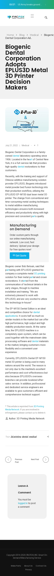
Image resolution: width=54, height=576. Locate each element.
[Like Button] (34, 145)
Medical (34, 35)
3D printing (39, 273)
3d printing (16, 436)
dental (16, 156)
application (10, 316)
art (31, 159)
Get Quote (20, 255)
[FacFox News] (16, 17)
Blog (22, 35)
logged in (23, 503)
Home (10, 35)
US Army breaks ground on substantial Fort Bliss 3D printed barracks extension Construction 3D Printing (26, 4)
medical (33, 436)
